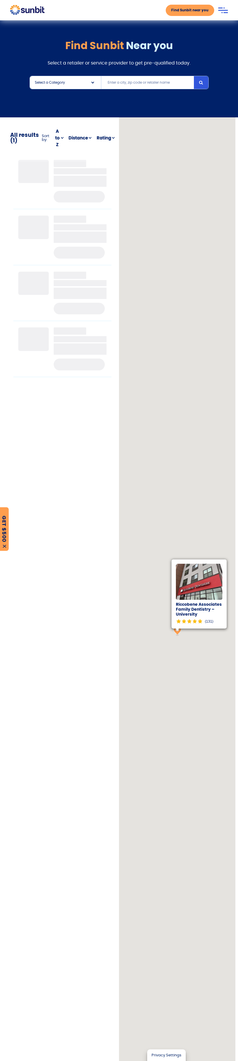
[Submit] (201, 82)
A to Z (57, 138)
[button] (177, 631)
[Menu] (223, 10)
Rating (104, 138)
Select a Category (50, 82)
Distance (78, 138)
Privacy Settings (166, 1055)
